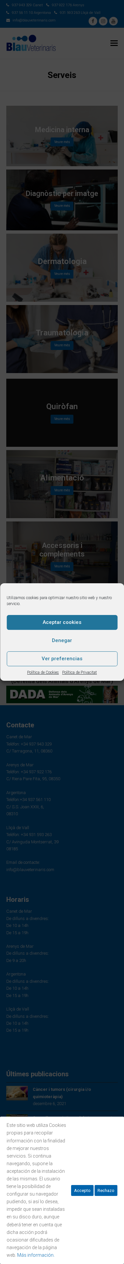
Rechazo (106, 1190)
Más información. (36, 1255)
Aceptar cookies (62, 622)
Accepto (82, 1190)
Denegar (62, 640)
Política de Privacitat (79, 672)
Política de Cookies (43, 672)
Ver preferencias (62, 659)
